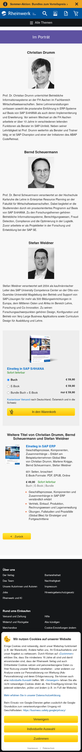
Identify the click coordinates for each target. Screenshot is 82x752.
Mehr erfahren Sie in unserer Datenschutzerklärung (32, 695)
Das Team (8, 580)
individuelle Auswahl (20, 680)
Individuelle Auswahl (41, 729)
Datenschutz (49, 748)
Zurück (19, 536)
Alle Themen (43, 22)
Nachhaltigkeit (52, 580)
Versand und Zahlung (14, 616)
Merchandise (10, 627)
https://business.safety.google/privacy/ (44, 710)
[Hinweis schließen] (76, 4)
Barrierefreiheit (53, 575)
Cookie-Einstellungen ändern (60, 627)
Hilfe (47, 616)
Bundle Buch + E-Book (24, 392)
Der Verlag (8, 575)
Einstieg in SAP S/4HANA (25, 368)
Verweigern (52, 680)
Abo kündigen (52, 622)
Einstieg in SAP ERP (47, 451)
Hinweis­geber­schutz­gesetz (59, 592)
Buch (14, 379)
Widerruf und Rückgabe (15, 622)
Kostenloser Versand (18, 399)
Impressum (32, 748)
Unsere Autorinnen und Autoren (20, 586)
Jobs (5, 592)
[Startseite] (19, 13)
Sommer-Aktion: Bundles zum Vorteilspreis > (39, 4)
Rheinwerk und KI (12, 598)
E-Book (14, 386)
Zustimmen (66, 653)
